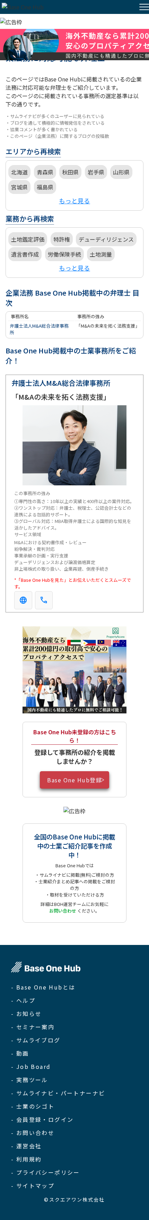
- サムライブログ (36, 1040)
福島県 (45, 187)
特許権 (61, 239)
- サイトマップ (32, 1185)
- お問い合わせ (32, 1132)
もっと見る (74, 200)
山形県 (121, 172)
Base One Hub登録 (74, 780)
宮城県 (19, 187)
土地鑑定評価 (27, 239)
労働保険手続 (64, 254)
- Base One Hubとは (43, 987)
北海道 (19, 172)
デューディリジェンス (106, 239)
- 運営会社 (26, 1146)
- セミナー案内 (32, 1027)
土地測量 (101, 254)
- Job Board (31, 1066)
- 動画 (20, 1053)
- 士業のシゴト (32, 1106)
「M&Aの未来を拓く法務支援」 (108, 325)
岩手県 (96, 172)
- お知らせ (26, 1013)
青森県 (45, 172)
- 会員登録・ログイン (42, 1119)
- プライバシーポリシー (45, 1172)
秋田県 (70, 172)
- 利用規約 (26, 1159)
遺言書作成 (25, 254)
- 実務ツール (29, 1080)
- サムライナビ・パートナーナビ (58, 1093)
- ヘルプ (23, 1000)
